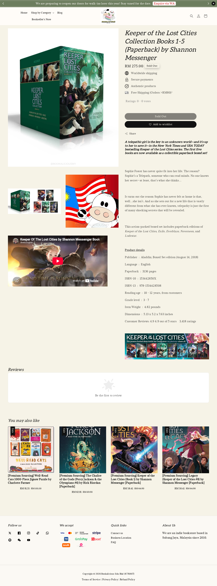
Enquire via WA (164, 3)
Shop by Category (41, 12)
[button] (191, 16)
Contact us (117, 533)
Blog (59, 12)
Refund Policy (127, 579)
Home (24, 12)
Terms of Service (91, 579)
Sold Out (160, 116)
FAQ (113, 542)
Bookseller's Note (41, 19)
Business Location (121, 537)
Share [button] (132, 133)
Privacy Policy (110, 579)
